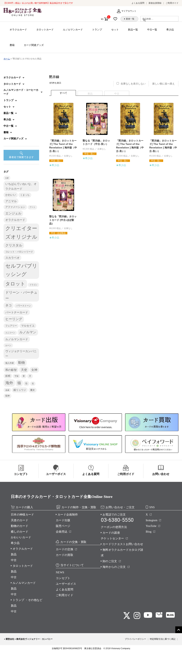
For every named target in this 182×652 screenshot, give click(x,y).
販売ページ (63, 525)
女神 (34, 370)
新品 (14, 554)
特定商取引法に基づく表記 (162, 639)
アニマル (11, 201)
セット (115, 29)
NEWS (60, 572)
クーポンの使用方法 (114, 527)
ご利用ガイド (172, 3)
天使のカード (19, 520)
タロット (15, 283)
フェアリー (11, 326)
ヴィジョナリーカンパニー (21, 353)
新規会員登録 (155, 3)
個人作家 (9, 363)
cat (7, 178)
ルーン (8, 345)
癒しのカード (19, 531)
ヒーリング (13, 319)
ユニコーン (10, 333)
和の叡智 (11, 369)
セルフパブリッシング (21, 270)
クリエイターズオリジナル (21, 232)
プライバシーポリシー (135, 639)
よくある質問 (138, 3)
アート (32, 207)
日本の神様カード (22, 514)
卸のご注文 (110, 561)
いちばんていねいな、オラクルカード (21, 186)
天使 (24, 370)
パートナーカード (16, 312)
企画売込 (61, 531)
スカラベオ (12, 257)
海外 (9, 383)
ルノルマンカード (73, 29)
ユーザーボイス (66, 583)
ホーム (7, 58)
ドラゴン (33, 285)
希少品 (170, 29)
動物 (21, 362)
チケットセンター (112, 538)
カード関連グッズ (34, 45)
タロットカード (45, 29)
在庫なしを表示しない (133, 83)
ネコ (8, 305)
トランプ (97, 29)
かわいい (10, 194)
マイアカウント (128, 11)
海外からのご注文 (114, 566)
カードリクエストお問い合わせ (123, 544)
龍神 (7, 396)
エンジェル (13, 213)
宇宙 (16, 376)
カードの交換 (64, 549)
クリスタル (13, 245)
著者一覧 (130, 19)
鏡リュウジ (20, 389)
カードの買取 (64, 554)
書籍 (12, 45)
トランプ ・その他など (27, 599)
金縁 (7, 390)
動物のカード (19, 525)
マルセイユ (27, 325)
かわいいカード (21, 537)
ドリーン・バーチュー (21, 295)
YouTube (151, 525)
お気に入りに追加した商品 (116, 18)
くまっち (25, 195)
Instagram (151, 520)
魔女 (32, 390)
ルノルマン (27, 332)
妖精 (7, 376)
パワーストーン (23, 305)
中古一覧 (152, 29)
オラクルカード (18, 29)
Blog (148, 531)
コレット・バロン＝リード (19, 251)
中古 (14, 560)
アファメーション (15, 207)
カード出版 (63, 520)
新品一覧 (133, 29)
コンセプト (63, 578)
